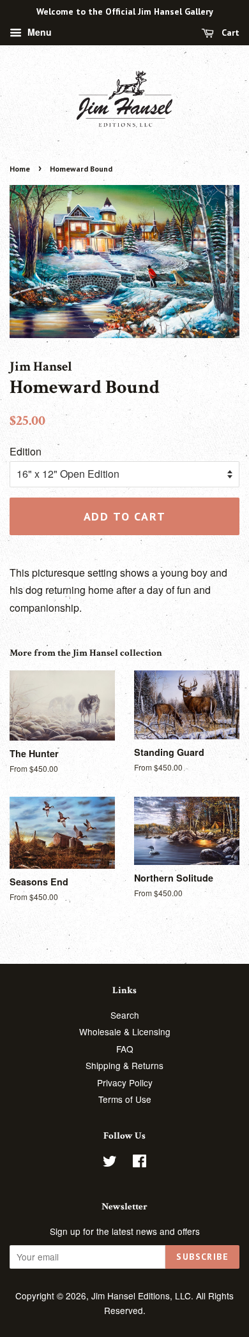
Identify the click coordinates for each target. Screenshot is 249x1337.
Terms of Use (124, 1099)
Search (124, 1014)
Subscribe (202, 1256)
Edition (26, 451)
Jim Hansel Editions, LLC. (143, 1295)
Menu (38, 32)
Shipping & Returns (124, 1065)
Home (20, 169)
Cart (229, 32)
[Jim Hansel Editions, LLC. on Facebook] (139, 1162)
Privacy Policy (125, 1082)
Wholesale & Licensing (124, 1031)
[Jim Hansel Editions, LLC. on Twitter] (110, 1162)
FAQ (124, 1048)
